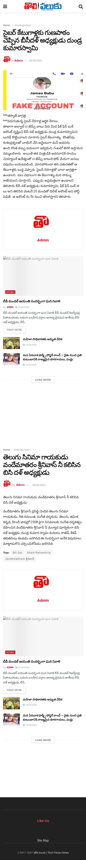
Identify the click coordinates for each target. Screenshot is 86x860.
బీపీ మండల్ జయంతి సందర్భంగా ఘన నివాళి (31, 301)
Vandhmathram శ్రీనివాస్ (19, 558)
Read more (14, 329)
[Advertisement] (43, 414)
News (10, 292)
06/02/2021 (35, 60)
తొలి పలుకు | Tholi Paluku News (51, 852)
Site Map (43, 840)
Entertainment (22, 449)
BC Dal (17, 552)
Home (6, 25)
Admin (18, 60)
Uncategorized (22, 25)
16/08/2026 (31, 344)
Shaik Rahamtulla (39, 552)
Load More (43, 379)
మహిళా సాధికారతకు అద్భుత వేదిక (42, 339)
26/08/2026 (23, 307)
